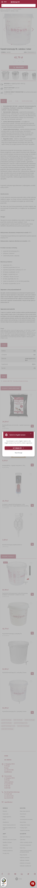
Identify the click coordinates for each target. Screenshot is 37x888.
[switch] (3, 885)
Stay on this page (18, 452)
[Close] (31, 433)
